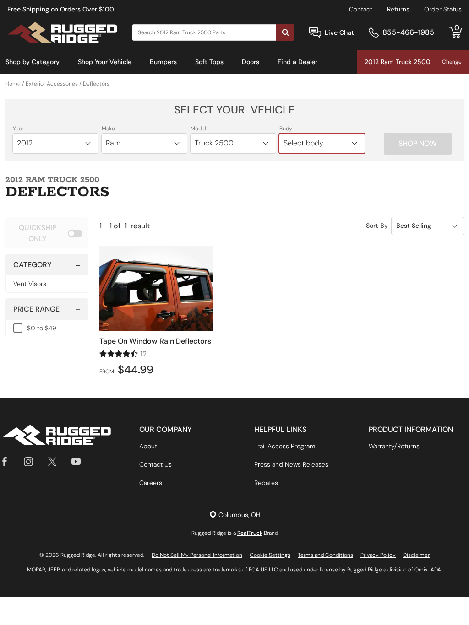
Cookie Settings (270, 555)
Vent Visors (29, 284)
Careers (150, 483)
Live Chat (339, 32)
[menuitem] (32, 62)
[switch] (47, 233)
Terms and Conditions (325, 555)
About (148, 446)
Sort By (377, 225)
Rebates (266, 483)
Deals (13, 85)
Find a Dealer (297, 62)
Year (18, 128)
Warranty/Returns (394, 446)
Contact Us (155, 464)
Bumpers (163, 62)
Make (108, 128)
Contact (360, 9)
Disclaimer (416, 555)
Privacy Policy (378, 555)
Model (198, 128)
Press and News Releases (291, 464)
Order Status (443, 9)
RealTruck (249, 533)
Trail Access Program (284, 446)
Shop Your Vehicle (104, 62)
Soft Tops (209, 62)
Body (285, 128)
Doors (250, 62)
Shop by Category (32, 62)
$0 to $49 (41, 328)
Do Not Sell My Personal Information (197, 555)
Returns (398, 9)
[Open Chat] (315, 32)
